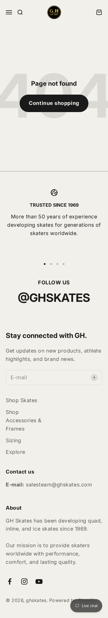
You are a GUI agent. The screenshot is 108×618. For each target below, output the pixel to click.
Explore (15, 452)
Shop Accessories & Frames (23, 420)
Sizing (13, 440)
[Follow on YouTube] (39, 581)
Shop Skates (21, 400)
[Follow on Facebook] (10, 581)
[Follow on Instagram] (24, 581)
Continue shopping (54, 103)
